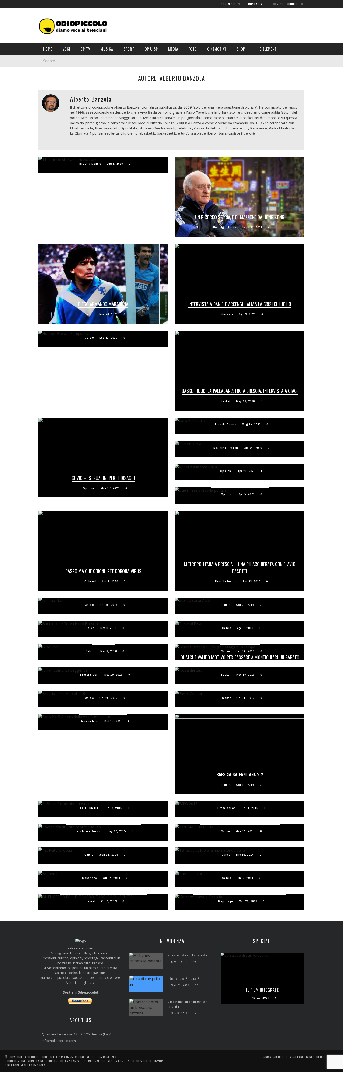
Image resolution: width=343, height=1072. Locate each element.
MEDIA (11, 132)
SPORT (12, 113)
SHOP (11, 160)
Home (11, 74)
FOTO (11, 141)
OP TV (11, 94)
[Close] (7, 7)
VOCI (10, 84)
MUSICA (12, 103)
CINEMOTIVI (15, 151)
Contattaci (16, 40)
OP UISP (13, 122)
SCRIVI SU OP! (17, 30)
